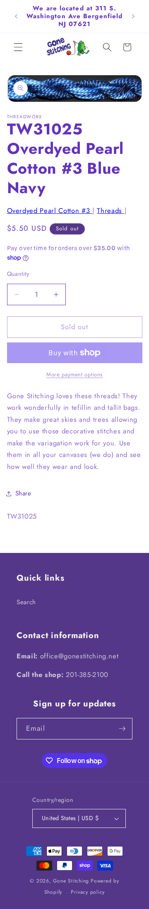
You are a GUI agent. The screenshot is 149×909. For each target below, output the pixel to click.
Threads (110, 210)
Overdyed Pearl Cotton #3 (50, 210)
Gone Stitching (71, 881)
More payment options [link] (74, 374)
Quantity (18, 274)
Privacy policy (88, 892)
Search (26, 602)
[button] (18, 47)
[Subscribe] (122, 728)
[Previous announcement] (16, 16)
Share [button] (23, 493)
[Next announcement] (133, 16)
